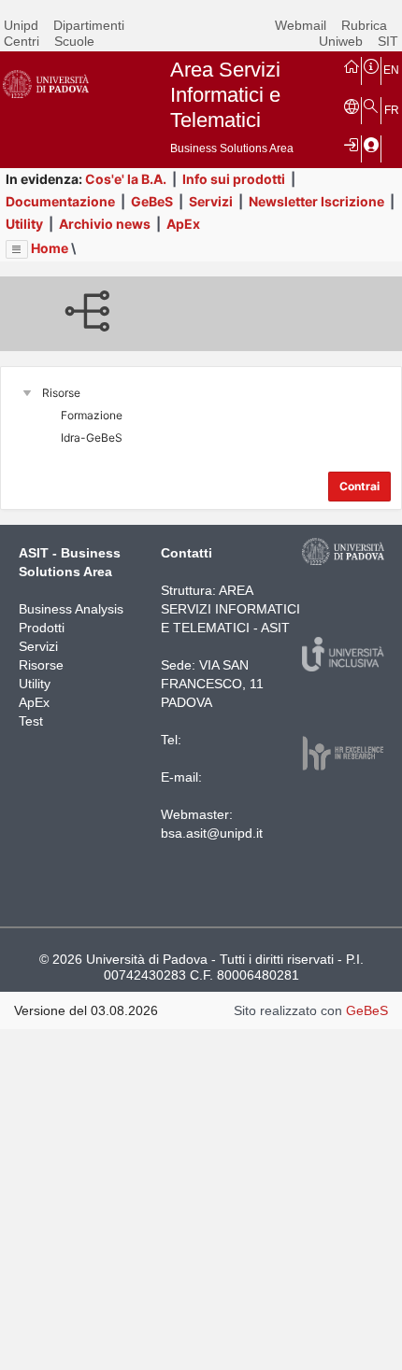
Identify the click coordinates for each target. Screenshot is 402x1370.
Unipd (21, 25)
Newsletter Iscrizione (316, 201)
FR (391, 110)
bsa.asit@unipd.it (212, 833)
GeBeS (152, 201)
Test (31, 720)
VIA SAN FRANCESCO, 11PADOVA (212, 683)
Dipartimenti (88, 25)
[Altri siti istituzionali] (351, 105)
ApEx (183, 224)
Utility (24, 224)
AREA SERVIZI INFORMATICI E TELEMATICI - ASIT (230, 609)
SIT (388, 41)
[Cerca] (371, 105)
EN (391, 70)
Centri (21, 41)
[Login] (351, 143)
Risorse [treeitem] (61, 393)
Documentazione (60, 201)
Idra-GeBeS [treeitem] (91, 438)
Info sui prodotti (233, 179)
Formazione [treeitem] (91, 415)
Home (49, 248)
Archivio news (105, 224)
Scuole (74, 41)
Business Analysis (71, 608)
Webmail (300, 25)
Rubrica (364, 25)
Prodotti (42, 627)
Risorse (41, 664)
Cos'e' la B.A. (125, 179)
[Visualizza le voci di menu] (17, 249)
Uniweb (341, 41)
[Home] (351, 65)
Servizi (211, 201)
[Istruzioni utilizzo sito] (371, 65)
